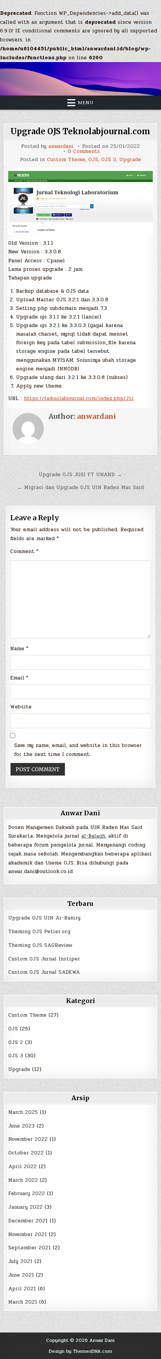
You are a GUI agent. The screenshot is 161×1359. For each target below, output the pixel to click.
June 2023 (21, 1126)
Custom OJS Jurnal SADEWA (44, 972)
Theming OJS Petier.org (39, 932)
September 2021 (29, 1248)
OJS (93, 159)
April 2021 (22, 1289)
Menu (85, 103)
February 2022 (26, 1193)
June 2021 (21, 1275)
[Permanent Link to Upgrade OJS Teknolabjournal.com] (80, 203)
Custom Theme (66, 159)
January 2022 (25, 1207)
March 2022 (23, 1180)
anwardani (60, 146)
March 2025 (23, 1112)
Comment (24, 551)
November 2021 (27, 1234)
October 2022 (26, 1153)
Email (19, 678)
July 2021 (20, 1261)
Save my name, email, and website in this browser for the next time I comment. (78, 750)
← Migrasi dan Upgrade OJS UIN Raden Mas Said (80, 487)
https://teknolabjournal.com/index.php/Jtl (79, 398)
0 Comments (84, 151)
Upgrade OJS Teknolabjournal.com (80, 131)
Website (21, 707)
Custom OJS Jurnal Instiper (44, 959)
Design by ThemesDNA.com (80, 1351)
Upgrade (130, 159)
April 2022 (22, 1166)
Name (19, 649)
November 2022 (28, 1139)
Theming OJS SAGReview (40, 945)
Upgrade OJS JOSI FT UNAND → (80, 474)
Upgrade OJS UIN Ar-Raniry (44, 918)
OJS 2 (15, 1042)
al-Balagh (93, 836)
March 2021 (22, 1302)
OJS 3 (108, 159)
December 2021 (28, 1221)
